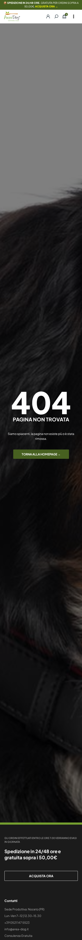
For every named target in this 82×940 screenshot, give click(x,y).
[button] (56, 16)
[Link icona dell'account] (46, 16)
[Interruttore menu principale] (73, 16)
